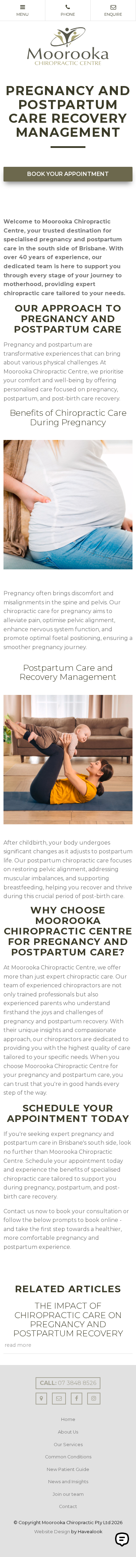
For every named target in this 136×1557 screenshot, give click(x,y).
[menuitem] (68, 1419)
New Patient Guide (68, 1469)
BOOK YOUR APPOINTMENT (68, 174)
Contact (68, 1506)
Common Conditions (68, 1456)
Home (68, 1419)
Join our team (68, 1494)
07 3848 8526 (68, 1383)
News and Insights (68, 1481)
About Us (68, 1432)
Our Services (68, 1444)
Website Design (52, 1531)
